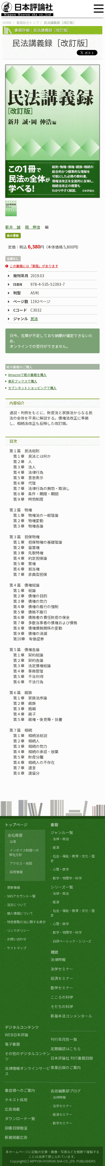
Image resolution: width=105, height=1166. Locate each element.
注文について (16, 904)
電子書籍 (12, 1044)
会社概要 (15, 835)
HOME (7, 22)
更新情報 (13, 887)
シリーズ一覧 (62, 887)
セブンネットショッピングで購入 (32, 387)
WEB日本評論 (16, 1034)
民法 (34, 318)
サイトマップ (16, 947)
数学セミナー (62, 987)
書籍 (54, 824)
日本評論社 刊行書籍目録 (72, 1058)
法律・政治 (61, 838)
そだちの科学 (62, 1006)
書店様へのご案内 (20, 1090)
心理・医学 (61, 869)
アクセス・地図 (21, 863)
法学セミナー (62, 969)
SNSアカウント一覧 (21, 896)
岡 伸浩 (32, 227)
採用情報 (16, 871)
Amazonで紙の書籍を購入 (27, 374)
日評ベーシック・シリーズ (72, 941)
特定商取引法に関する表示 (26, 921)
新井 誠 (12, 227)
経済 (56, 847)
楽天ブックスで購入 (22, 381)
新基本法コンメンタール (71, 1016)
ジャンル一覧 (62, 832)
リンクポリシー (18, 930)
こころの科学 (62, 997)
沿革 (13, 841)
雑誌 (54, 952)
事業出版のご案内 (66, 1067)
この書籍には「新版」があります (34, 265)
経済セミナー (62, 978)
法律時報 (58, 959)
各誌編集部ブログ (66, 1090)
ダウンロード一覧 (20, 1118)
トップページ (16, 824)
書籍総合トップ (27, 22)
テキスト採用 (16, 1099)
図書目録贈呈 (16, 1128)
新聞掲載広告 (16, 1137)
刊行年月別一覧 (64, 1039)
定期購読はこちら (66, 1048)
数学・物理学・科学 (67, 878)
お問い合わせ (16, 939)
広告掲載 (12, 1109)
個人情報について (20, 913)
